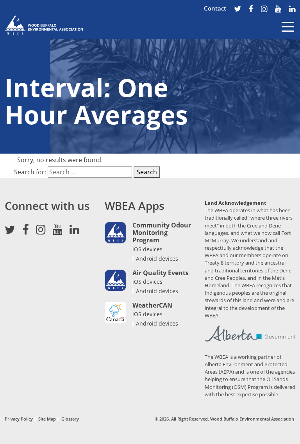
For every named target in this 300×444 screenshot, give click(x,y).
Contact (215, 8)
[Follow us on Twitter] (237, 9)
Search (147, 172)
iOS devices (147, 249)
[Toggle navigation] (288, 32)
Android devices (157, 258)
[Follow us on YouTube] (278, 9)
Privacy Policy (19, 419)
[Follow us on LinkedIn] (292, 9)
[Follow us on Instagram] (264, 9)
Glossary (70, 419)
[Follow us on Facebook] (251, 9)
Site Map (47, 419)
